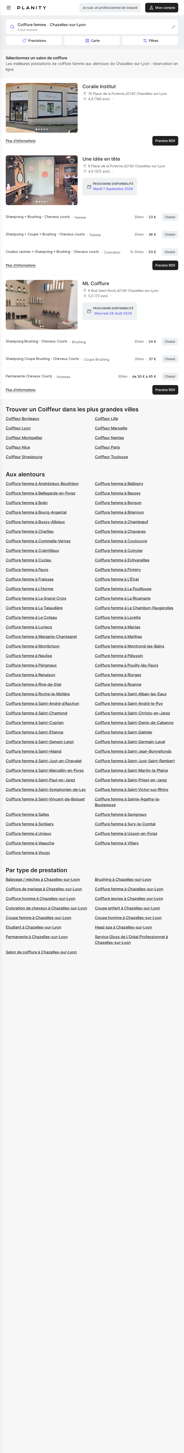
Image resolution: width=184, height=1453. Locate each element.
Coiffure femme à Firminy (118, 569)
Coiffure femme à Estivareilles (122, 560)
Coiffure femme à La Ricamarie (122, 598)
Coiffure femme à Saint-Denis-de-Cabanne (134, 722)
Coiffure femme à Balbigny (119, 483)
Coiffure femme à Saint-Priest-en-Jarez (131, 780)
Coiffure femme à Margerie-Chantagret (41, 636)
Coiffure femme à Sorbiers (30, 824)
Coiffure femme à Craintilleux (32, 550)
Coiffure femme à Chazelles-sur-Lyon (129, 889)
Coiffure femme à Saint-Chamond (36, 713)
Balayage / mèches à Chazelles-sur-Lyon (43, 879)
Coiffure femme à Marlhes (118, 636)
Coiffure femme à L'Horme (29, 588)
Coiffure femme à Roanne (118, 684)
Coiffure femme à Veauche (30, 843)
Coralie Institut (99, 86)
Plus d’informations (21, 141)
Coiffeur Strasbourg (24, 456)
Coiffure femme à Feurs (27, 569)
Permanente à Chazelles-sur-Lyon (37, 936)
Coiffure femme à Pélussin (119, 655)
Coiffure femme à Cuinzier (119, 550)
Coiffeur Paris (107, 447)
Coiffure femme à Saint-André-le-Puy (129, 703)
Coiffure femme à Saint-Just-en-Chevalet (44, 760)
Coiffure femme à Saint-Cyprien (35, 722)
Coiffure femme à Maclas (117, 627)
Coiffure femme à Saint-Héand (33, 751)
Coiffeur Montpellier (24, 437)
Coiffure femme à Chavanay (120, 531)
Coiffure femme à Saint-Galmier (123, 732)
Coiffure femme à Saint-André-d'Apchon (42, 703)
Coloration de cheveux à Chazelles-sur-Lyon (46, 908)
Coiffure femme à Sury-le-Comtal (125, 824)
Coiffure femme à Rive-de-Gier (34, 684)
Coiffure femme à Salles (27, 814)
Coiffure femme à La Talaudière (34, 607)
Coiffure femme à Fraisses (30, 579)
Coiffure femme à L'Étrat (117, 579)
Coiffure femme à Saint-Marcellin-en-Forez (45, 770)
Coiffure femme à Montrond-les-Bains (129, 646)
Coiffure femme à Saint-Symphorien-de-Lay (46, 789)
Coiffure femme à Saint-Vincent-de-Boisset (45, 799)
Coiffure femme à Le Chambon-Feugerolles (134, 607)
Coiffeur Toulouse (111, 456)
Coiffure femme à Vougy (28, 852)
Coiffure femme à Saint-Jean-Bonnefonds (133, 751)
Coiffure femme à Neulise (29, 655)
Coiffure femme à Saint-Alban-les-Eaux (131, 693)
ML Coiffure (95, 283)
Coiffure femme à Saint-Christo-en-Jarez (132, 713)
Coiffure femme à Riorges (118, 674)
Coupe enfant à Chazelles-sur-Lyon (127, 908)
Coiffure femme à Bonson (118, 502)
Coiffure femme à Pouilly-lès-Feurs (126, 665)
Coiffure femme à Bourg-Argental (36, 512)
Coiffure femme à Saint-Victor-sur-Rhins (131, 789)
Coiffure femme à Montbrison (33, 646)
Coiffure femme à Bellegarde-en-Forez (40, 493)
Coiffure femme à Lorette (118, 617)
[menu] (9, 8)
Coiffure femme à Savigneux (121, 814)
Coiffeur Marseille (111, 428)
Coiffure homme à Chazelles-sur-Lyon (40, 898)
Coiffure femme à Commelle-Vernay (38, 541)
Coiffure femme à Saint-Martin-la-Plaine (131, 770)
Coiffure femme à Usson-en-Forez (126, 833)
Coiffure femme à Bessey (118, 493)
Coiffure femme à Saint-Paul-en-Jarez (40, 780)
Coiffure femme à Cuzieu (28, 560)
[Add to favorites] (72, 89)
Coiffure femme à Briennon (119, 512)
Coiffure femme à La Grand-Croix (36, 598)
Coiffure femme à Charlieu (30, 531)
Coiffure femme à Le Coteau (31, 617)
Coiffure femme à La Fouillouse (123, 588)
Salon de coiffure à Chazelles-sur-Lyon (41, 952)
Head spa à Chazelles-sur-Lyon (123, 927)
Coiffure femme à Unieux (28, 833)
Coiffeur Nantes (109, 437)
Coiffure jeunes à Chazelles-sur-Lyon (129, 898)
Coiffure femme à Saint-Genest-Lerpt (40, 741)
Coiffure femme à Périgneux (31, 665)
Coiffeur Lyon (18, 428)
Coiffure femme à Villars (117, 843)
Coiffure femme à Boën (27, 502)
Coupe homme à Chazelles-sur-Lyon (128, 917)
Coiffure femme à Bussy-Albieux (35, 521)
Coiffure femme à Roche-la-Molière (38, 693)
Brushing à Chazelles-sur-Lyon (123, 879)
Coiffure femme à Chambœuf (121, 521)
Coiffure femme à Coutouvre (121, 541)
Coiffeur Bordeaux (22, 418)
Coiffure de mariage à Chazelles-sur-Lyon (44, 889)
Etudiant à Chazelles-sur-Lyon (33, 927)
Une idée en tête (101, 159)
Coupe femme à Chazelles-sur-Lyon (38, 917)
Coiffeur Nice (18, 447)
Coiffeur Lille (106, 418)
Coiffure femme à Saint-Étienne (34, 732)
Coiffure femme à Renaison (30, 674)
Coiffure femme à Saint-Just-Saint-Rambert (135, 760)
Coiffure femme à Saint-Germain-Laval (130, 741)
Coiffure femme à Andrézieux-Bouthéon (42, 483)
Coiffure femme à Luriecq (29, 627)
